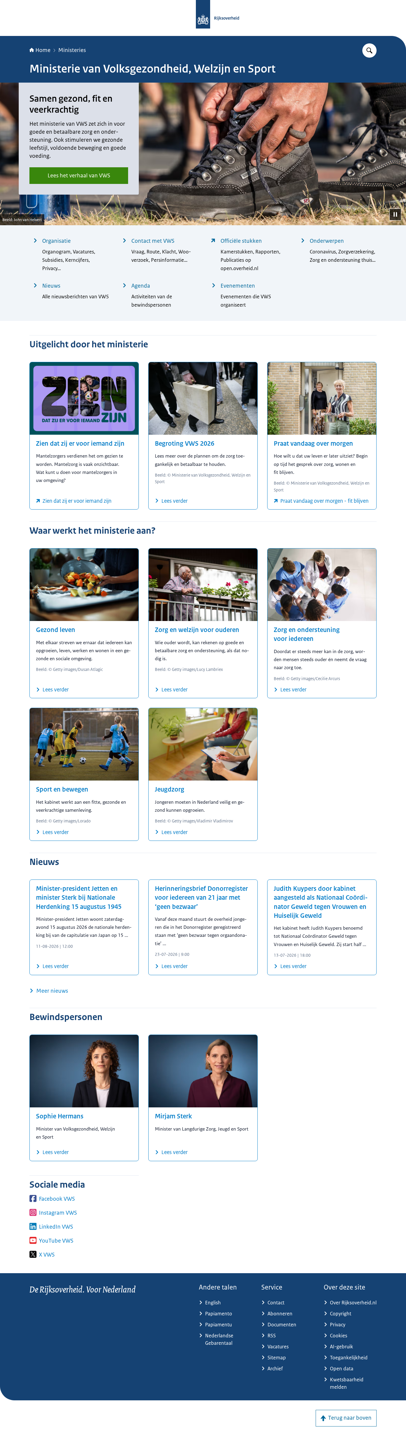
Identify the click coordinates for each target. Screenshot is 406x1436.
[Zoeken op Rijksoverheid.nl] (369, 50)
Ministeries (72, 50)
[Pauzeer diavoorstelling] (395, 214)
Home (43, 50)
